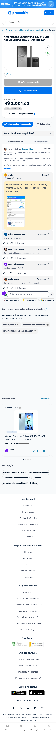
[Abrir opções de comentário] (48, 234)
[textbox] (28, 294)
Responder (23, 243)
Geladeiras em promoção (28, 617)
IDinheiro (28, 552)
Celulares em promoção (28, 598)
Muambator (28, 577)
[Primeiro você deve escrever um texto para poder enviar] (52, 294)
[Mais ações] (47, 47)
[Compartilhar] (47, 53)
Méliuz (28, 564)
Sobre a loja (45, 124)
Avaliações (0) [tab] (41, 141)
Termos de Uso (28, 530)
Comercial (28, 505)
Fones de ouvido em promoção (28, 604)
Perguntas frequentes (28, 671)
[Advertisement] (28, 364)
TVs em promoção (28, 629)
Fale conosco (28, 512)
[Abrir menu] (5, 13)
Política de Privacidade (28, 524)
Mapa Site (28, 536)
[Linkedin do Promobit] (35, 707)
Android (39, 30)
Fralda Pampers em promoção (28, 623)
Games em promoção (28, 611)
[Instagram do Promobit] (28, 707)
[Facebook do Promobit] (13, 707)
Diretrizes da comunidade (28, 659)
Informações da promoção (19, 124)
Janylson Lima (27, 149)
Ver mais (7, 168)
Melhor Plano (28, 558)
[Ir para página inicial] (4, 30)
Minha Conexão (28, 570)
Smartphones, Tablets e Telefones (20, 30)
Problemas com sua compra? (28, 678)
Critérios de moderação (28, 665)
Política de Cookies (28, 518)
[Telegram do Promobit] (42, 707)
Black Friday (28, 592)
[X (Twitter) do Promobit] (20, 707)
